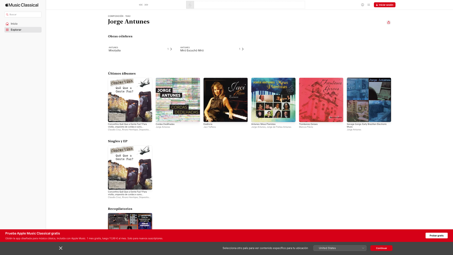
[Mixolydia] (142, 49)
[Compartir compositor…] (388, 22)
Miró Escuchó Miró (192, 50)
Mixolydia (115, 50)
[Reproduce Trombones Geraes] (303, 117)
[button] (23, 23)
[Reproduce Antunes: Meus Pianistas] (255, 117)
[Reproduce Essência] (208, 117)
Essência (208, 79)
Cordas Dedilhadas (166, 79)
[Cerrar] (60, 248)
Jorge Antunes (163, 127)
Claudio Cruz (114, 129)
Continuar (381, 248)
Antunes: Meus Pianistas (265, 79)
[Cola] (368, 4)
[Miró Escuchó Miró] (214, 49)
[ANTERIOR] (141, 5)
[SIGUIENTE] (146, 5)
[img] (21, 5)
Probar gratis (437, 235)
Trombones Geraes (309, 79)
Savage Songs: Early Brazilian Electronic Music (369, 80)
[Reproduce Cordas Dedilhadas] (160, 117)
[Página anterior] (104, 100)
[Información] (362, 4)
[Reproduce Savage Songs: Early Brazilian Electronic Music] (351, 117)
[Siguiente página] (394, 100)
